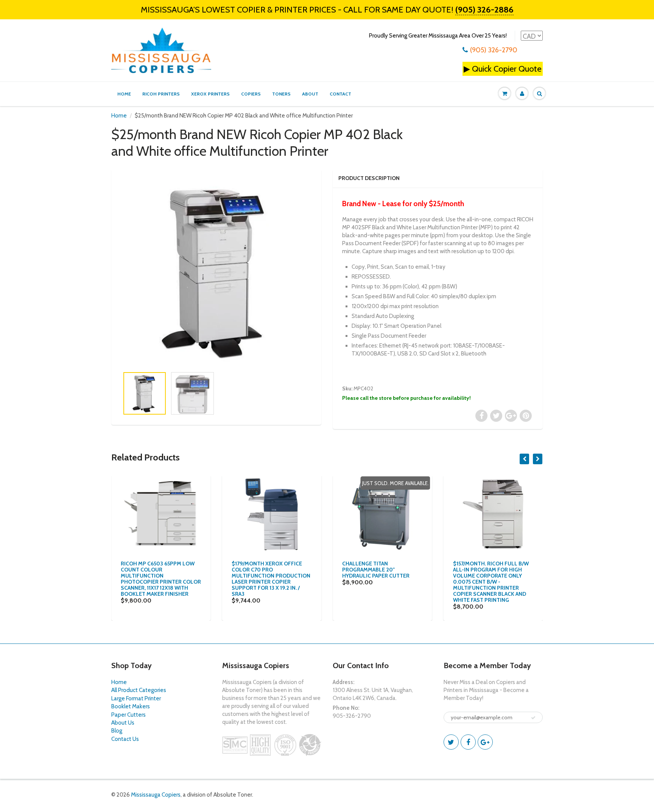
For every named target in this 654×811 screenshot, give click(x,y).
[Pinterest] (485, 742)
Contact (340, 94)
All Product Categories (138, 690)
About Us (122, 722)
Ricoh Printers (161, 94)
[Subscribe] (533, 718)
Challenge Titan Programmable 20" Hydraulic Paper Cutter (376, 569)
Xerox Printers (210, 94)
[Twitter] (451, 742)
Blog (116, 730)
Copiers (251, 94)
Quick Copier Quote (507, 69)
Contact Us (125, 739)
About (310, 94)
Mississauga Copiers (156, 794)
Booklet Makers (130, 706)
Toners (281, 94)
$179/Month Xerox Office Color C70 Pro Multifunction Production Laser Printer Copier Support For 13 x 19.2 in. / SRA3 (271, 578)
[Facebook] (468, 742)
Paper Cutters (128, 714)
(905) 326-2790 (493, 50)
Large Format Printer (136, 698)
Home (124, 94)
